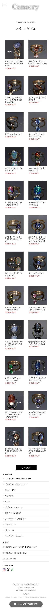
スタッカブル (10, 524)
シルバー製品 (10, 490)
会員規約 (26, 594)
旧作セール (9, 530)
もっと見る (26, 468)
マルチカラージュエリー (14, 536)
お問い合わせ (10, 558)
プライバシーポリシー (26, 587)
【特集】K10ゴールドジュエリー (18, 478)
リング (7, 501)
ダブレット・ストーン (13, 507)
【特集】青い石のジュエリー (16, 484)
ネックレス (9, 496)
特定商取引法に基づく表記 (15, 553)
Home (19, 22)
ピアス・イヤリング (13, 513)
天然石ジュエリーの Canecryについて (21, 547)
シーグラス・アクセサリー (15, 519)
